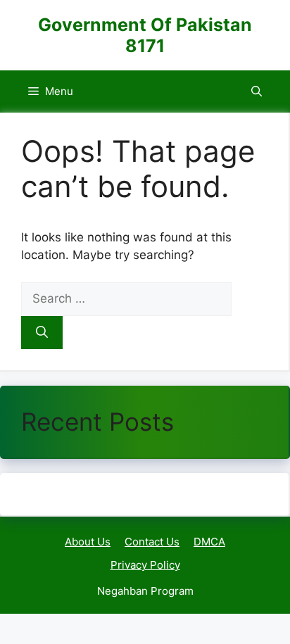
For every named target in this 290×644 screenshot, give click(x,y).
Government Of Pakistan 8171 (145, 35)
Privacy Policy (145, 565)
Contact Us (152, 541)
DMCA (209, 541)
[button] (256, 91)
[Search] (42, 333)
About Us (88, 541)
